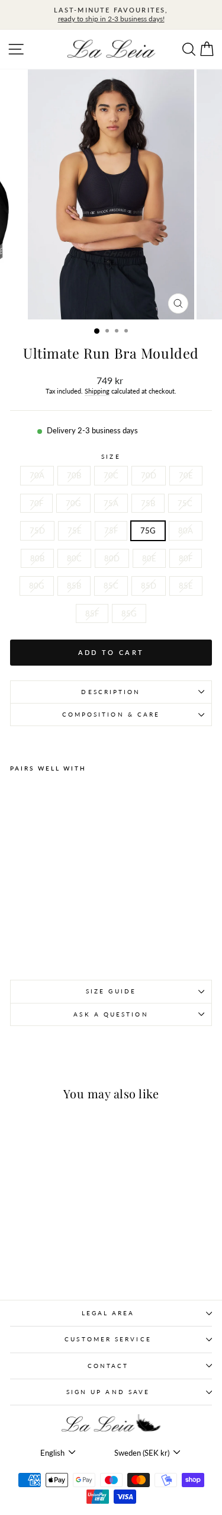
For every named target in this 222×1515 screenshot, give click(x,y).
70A (37, 475)
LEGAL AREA (108, 1312)
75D (37, 530)
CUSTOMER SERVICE (108, 1339)
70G (73, 503)
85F (92, 613)
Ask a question (110, 1014)
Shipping (97, 391)
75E (74, 530)
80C (74, 558)
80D (112, 558)
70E (186, 475)
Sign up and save (108, 1391)
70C (111, 475)
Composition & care (111, 714)
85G (129, 613)
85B (74, 585)
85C (111, 585)
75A (111, 503)
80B (37, 558)
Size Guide (111, 991)
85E (186, 585)
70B (74, 475)
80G (36, 585)
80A (185, 530)
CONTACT (108, 1365)
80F (185, 558)
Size (110, 456)
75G (148, 530)
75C (185, 503)
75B (148, 503)
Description (110, 691)
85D (148, 585)
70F (36, 503)
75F (111, 530)
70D (148, 475)
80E (149, 558)
